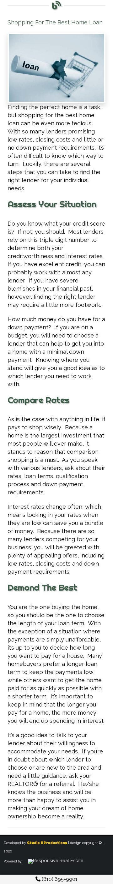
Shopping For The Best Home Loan (55, 22)
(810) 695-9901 (59, 879)
